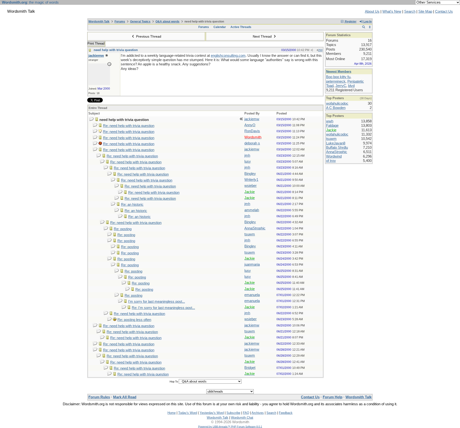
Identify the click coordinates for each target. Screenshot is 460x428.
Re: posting (123, 229)
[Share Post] (311, 50)
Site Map (425, 11)
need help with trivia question (116, 50)
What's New (391, 11)
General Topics (140, 21)
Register (350, 21)
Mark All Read (124, 397)
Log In (367, 21)
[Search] (363, 27)
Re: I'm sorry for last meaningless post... (163, 308)
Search (409, 11)
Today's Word (187, 413)
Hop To (174, 381)
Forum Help (332, 397)
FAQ (246, 413)
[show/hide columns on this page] (370, 27)
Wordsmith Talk (98, 21)
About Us (372, 11)
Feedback (286, 413)
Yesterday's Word (212, 413)
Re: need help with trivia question (128, 126)
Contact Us (444, 11)
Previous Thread (148, 36)
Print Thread (95, 43)
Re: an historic (132, 204)
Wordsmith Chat (242, 417)
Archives (258, 413)
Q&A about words (167, 21)
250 (320, 50)
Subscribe (233, 413)
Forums (120, 21)
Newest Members (338, 71)
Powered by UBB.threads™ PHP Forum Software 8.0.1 (230, 426)
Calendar (219, 27)
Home (171, 413)
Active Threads (240, 27)
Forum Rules (99, 397)
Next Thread (263, 36)
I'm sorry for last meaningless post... (156, 301)
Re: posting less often (134, 320)
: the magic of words (30, 2)
